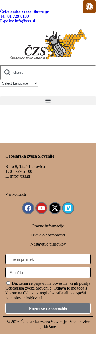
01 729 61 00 (21, 171)
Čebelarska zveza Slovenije (24, 11)
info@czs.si (20, 176)
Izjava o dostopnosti (48, 235)
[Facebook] (28, 208)
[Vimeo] (68, 208)
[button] (48, 100)
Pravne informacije (48, 226)
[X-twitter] (55, 208)
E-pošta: (17, 21)
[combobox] (48, 72)
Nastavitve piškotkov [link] (48, 244)
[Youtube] (41, 208)
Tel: (14, 16)
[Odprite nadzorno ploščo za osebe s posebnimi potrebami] (89, 6)
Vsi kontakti (15, 194)
